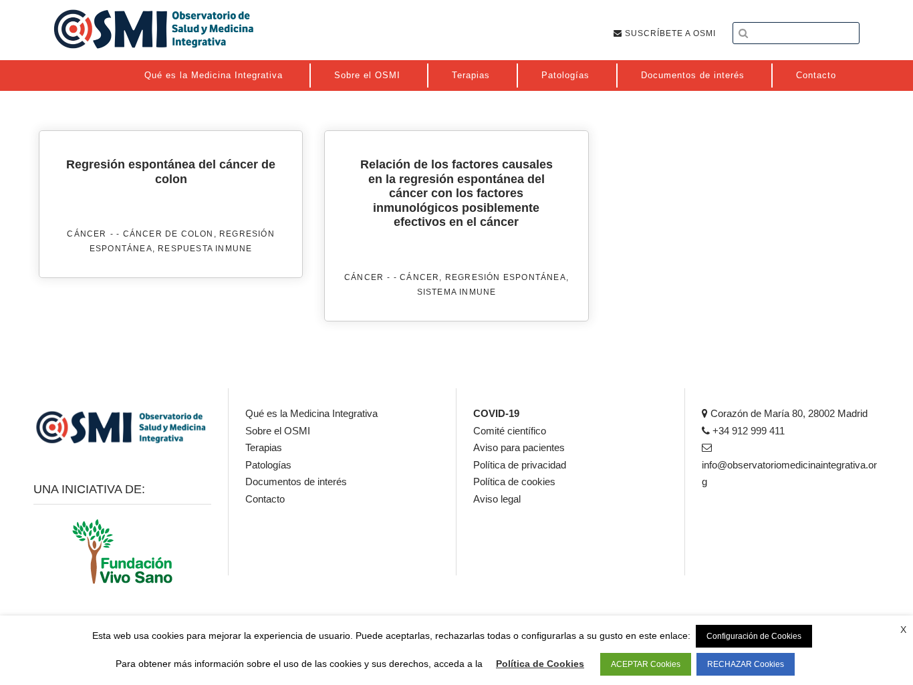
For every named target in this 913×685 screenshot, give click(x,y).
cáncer (419, 277)
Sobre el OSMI (277, 430)
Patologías (268, 464)
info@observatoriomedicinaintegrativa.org (789, 473)
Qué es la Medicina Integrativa (311, 413)
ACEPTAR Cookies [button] (645, 664)
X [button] (903, 629)
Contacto (265, 499)
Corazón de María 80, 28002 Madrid (788, 413)
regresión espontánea (505, 277)
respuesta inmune (205, 248)
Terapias (263, 447)
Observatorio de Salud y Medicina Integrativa (153, 28)
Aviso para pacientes (519, 447)
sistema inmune (457, 292)
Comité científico (509, 430)
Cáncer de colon (168, 234)
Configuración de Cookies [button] (753, 636)
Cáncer (86, 234)
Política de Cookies (540, 663)
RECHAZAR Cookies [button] (745, 664)
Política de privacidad (519, 464)
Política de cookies (514, 481)
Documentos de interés (296, 481)
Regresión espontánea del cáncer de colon (170, 172)
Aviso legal (497, 499)
